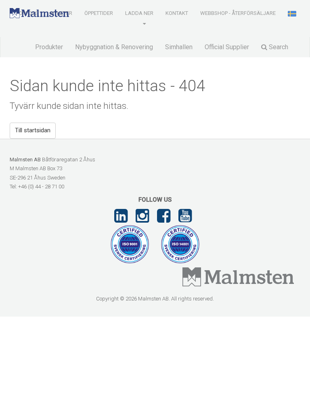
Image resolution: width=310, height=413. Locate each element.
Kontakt (176, 13)
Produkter (49, 47)
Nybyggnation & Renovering (114, 47)
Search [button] (277, 47)
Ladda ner (139, 13)
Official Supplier (227, 47)
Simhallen (179, 47)
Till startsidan (32, 130)
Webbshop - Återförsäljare (238, 13)
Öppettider (98, 13)
